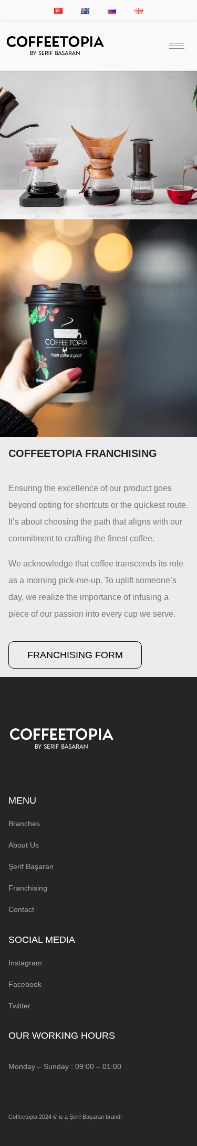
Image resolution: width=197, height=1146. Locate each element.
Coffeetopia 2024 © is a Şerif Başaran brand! (65, 1117)
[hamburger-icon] (177, 46)
